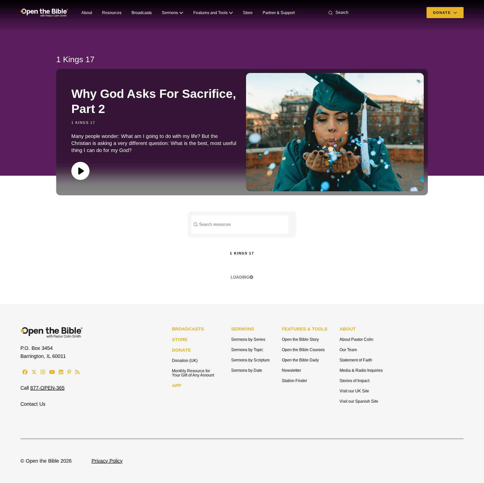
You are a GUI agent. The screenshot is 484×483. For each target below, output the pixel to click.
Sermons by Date (246, 370)
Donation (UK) (185, 360)
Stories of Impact (354, 381)
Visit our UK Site (354, 391)
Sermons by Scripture (250, 360)
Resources (112, 13)
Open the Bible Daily (300, 360)
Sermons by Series (248, 339)
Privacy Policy (107, 461)
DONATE (181, 350)
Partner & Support (279, 13)
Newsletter (291, 370)
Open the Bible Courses (303, 350)
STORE (180, 339)
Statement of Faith (356, 360)
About (86, 13)
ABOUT (348, 329)
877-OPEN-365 (47, 388)
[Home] (44, 12)
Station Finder (294, 381)
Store (248, 13)
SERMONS (242, 329)
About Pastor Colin (356, 339)
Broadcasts (142, 13)
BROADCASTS (188, 329)
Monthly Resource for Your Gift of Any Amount (193, 373)
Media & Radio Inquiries (361, 370)
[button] (337, 12)
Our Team (348, 350)
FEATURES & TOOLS (304, 329)
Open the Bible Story (300, 339)
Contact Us (32, 404)
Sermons (170, 13)
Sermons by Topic (247, 350)
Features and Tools (210, 13)
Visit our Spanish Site (359, 401)
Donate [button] (442, 13)
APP (176, 385)
